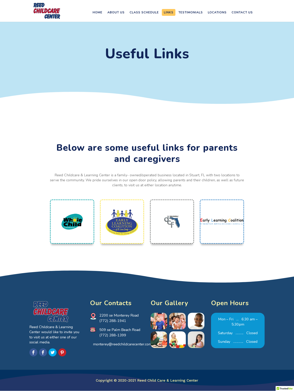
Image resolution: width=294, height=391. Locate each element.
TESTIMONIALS (190, 12)
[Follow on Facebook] (33, 352)
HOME (97, 12)
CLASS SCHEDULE (144, 12)
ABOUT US (116, 12)
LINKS (168, 12)
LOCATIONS (217, 12)
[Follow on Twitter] (53, 352)
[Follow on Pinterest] (62, 352)
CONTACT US (242, 12)
